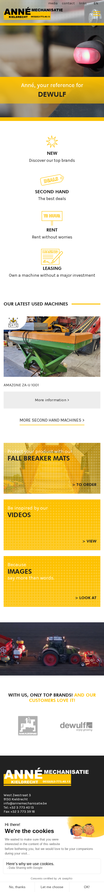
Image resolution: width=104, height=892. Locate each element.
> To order (84, 484)
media (53, 3)
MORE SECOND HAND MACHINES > (52, 420)
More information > (54, 400)
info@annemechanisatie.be (25, 803)
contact (68, 3)
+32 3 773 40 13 (22, 807)
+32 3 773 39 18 (23, 812)
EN (96, 3)
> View (89, 541)
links (83, 3)
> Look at (86, 597)
